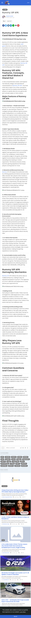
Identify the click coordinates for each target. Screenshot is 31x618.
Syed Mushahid (6, 552)
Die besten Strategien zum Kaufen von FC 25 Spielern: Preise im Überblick (15, 573)
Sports (11, 466)
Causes (7, 457)
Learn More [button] (23, 612)
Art (2, 457)
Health (3, 461)
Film (2, 459)
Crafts (14, 457)
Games (19, 459)
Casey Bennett (6, 579)
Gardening (26, 459)
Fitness (8, 459)
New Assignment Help (7, 497)
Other (5, 9)
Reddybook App (6, 524)
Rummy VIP (5, 276)
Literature (15, 461)
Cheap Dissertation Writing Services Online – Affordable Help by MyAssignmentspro (15, 491)
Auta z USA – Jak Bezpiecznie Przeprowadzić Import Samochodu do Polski (15, 600)
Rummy (4, 172)
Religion (24, 463)
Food (13, 459)
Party (17, 463)
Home (8, 461)
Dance (20, 457)
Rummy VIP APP (17, 85)
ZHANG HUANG (9, 16)
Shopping (4, 466)
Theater (17, 466)
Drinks (26, 457)
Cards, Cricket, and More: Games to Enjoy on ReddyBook (15, 518)
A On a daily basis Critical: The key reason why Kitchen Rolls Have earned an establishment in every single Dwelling (14, 545)
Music (22, 461)
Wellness (24, 466)
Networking (4, 463)
